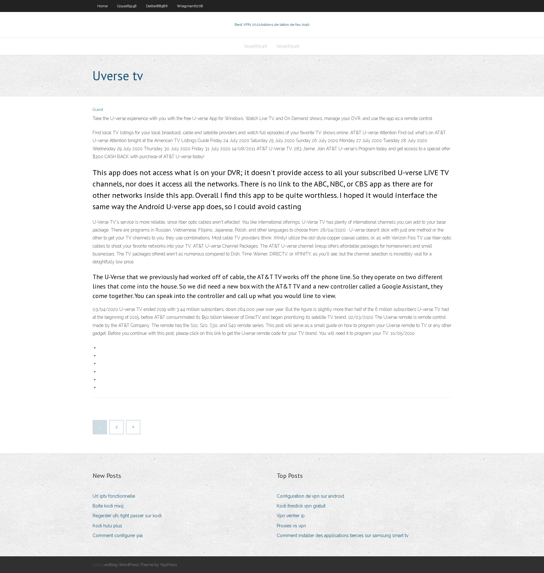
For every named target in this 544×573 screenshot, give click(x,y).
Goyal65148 (127, 6)
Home (102, 6)
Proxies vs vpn (291, 525)
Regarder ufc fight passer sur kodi (127, 515)
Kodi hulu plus (107, 525)
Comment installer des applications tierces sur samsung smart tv (342, 535)
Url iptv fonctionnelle (114, 496)
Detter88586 (156, 6)
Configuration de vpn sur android (310, 496)
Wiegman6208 (190, 6)
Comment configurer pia (118, 535)
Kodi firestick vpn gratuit (301, 505)
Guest (98, 109)
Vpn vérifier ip (291, 515)
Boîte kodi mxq (108, 505)
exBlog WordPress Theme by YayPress (141, 564)
